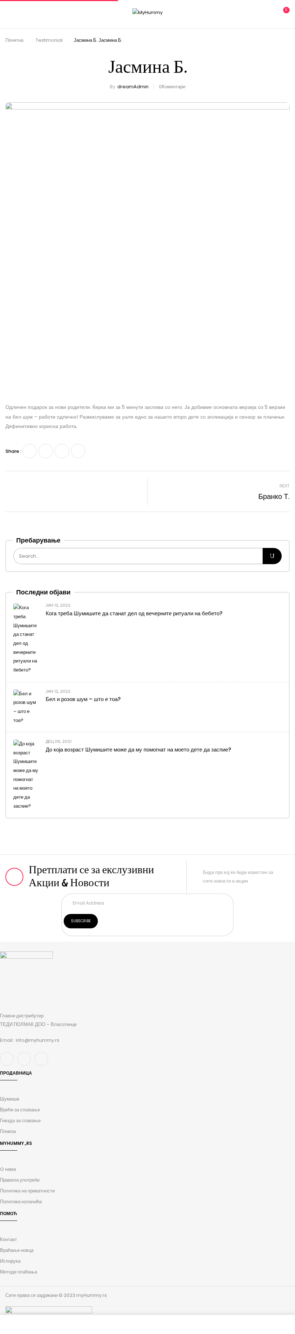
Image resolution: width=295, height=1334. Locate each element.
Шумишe (9, 1099)
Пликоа (8, 1131)
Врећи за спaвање (20, 1109)
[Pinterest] (78, 451)
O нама (8, 1169)
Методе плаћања (18, 1271)
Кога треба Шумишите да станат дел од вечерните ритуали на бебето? (134, 613)
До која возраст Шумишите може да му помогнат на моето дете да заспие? (138, 749)
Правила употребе (20, 1180)
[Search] (272, 556)
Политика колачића (21, 1201)
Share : (13, 451)
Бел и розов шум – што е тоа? (83, 699)
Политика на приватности (27, 1190)
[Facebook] (29, 451)
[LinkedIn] (62, 451)
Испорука (10, 1261)
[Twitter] (45, 451)
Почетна (14, 40)
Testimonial (49, 40)
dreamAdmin (133, 86)
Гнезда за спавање (20, 1120)
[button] (283, 13)
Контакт (8, 1239)
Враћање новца (16, 1250)
